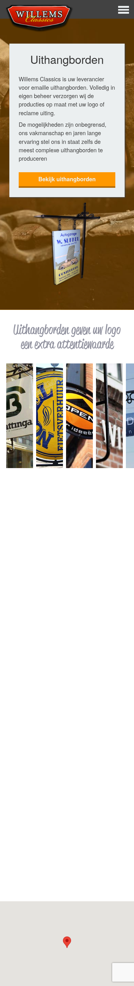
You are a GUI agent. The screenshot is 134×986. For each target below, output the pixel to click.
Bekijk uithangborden (67, 179)
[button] (67, 942)
